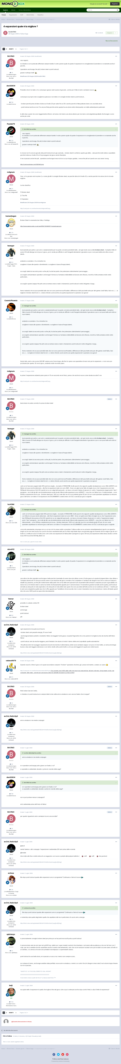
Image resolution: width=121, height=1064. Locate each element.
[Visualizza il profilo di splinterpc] (11, 941)
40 (12, 950)
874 (12, 677)
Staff (21, 15)
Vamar (11, 599)
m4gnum (11, 172)
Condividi (100, 33)
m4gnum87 (14, 192)
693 (12, 262)
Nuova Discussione (112, 41)
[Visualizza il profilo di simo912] (11, 556)
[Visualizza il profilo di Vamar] (11, 605)
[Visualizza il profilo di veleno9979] (11, 667)
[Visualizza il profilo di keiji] (11, 992)
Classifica (40, 15)
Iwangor (10, 246)
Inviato (27, 56)
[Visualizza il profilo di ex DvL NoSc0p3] (11, 631)
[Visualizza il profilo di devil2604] (11, 92)
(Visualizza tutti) (36, 1036)
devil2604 (11, 86)
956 (12, 615)
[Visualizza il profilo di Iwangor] (11, 252)
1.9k (12, 889)
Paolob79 (11, 124)
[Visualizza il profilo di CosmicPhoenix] (11, 307)
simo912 (10, 549)
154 (12, 521)
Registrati (115, 4)
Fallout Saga (24, 34)
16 (12, 566)
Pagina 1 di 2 (23, 49)
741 (12, 641)
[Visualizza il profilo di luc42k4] (11, 511)
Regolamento (13, 15)
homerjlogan (11, 216)
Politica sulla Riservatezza (60, 1059)
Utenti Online (30, 15)
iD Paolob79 (14, 144)
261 (12, 188)
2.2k (11, 232)
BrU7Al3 (13, 32)
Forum (4, 15)
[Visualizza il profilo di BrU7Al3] (5, 33)
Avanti (11, 49)
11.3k (11, 1002)
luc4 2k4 (14, 522)
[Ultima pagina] (16, 49)
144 (12, 317)
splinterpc (11, 934)
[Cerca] (117, 10)
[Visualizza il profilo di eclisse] (11, 880)
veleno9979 (11, 661)
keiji (11, 985)
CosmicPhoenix (10, 301)
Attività (13, 10)
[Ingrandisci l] (36, 73)
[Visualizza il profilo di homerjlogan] (11, 222)
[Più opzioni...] (116, 56)
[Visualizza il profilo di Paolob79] (11, 130)
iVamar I (14, 617)
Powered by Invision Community (60, 1061)
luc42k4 (11, 504)
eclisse (11, 873)
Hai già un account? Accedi (99, 4)
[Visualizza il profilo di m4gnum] (11, 179)
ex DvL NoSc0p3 (11, 625)
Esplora (5, 10)
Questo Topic (109, 10)
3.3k (11, 140)
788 (12, 102)
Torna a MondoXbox (25, 10)
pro (14, 569)
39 (12, 72)
